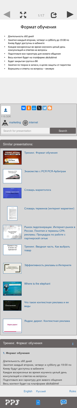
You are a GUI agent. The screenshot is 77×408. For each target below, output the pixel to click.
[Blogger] (49, 108)
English (28, 391)
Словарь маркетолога (37, 190)
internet (33, 122)
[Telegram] (44, 108)
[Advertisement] (38, 4)
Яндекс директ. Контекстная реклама (47, 321)
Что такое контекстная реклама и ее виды (46, 304)
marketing (15, 122)
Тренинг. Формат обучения (41, 152)
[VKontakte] (23, 108)
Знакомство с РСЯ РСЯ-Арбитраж (45, 171)
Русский (41, 391)
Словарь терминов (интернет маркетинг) (49, 208)
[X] (39, 108)
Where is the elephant (37, 283)
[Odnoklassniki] (29, 108)
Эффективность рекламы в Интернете (47, 265)
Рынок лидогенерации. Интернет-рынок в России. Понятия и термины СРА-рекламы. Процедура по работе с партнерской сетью (49, 232)
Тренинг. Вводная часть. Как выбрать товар (47, 248)
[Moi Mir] (34, 108)
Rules (72, 391)
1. (4, 353)
